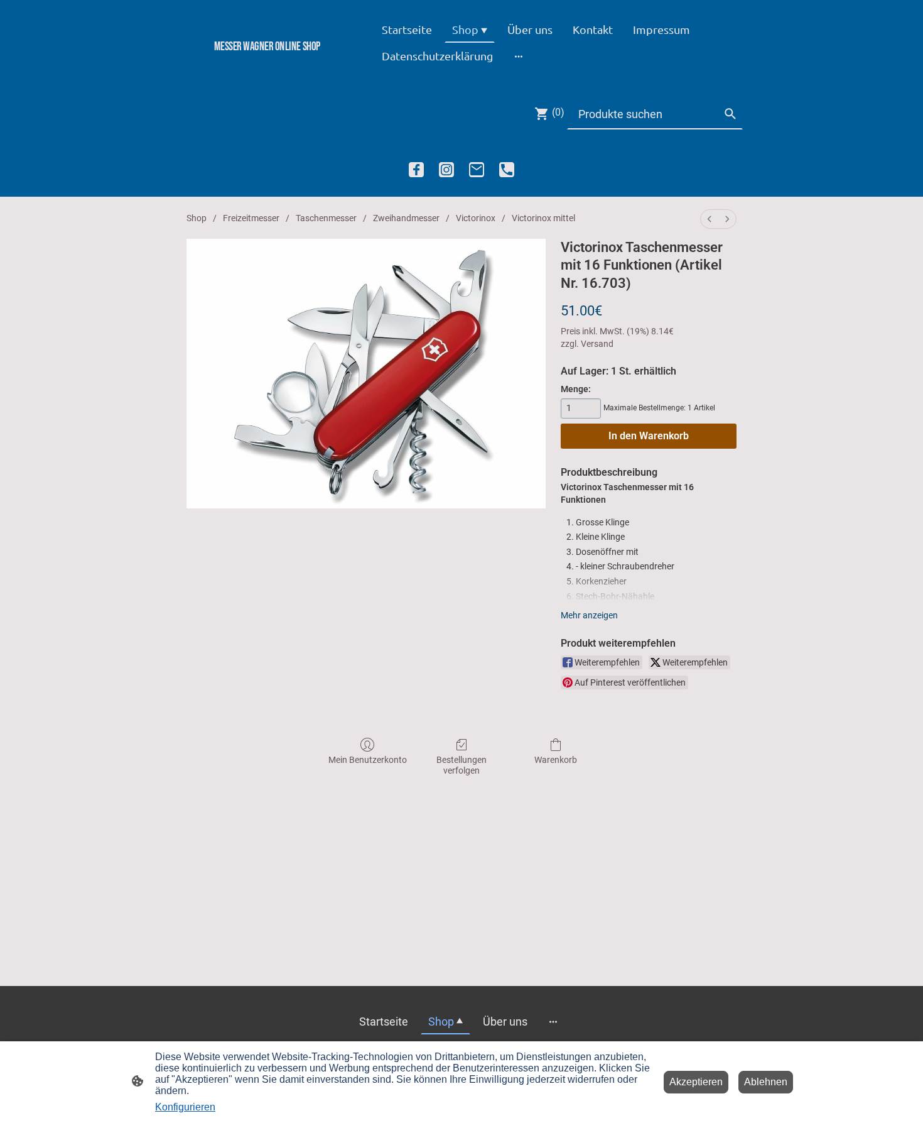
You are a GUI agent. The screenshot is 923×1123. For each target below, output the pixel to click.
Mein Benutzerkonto (367, 760)
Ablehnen (765, 1081)
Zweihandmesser (406, 218)
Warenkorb (555, 760)
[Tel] (506, 169)
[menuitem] (709, 219)
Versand (597, 344)
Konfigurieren (185, 1107)
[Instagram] (446, 169)
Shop (196, 218)
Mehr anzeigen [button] (589, 615)
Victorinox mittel (543, 218)
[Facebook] (416, 169)
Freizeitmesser (251, 218)
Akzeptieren (696, 1081)
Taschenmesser (326, 218)
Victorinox (475, 218)
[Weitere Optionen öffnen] (518, 55)
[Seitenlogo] (267, 67)
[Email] (476, 169)
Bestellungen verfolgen (461, 765)
